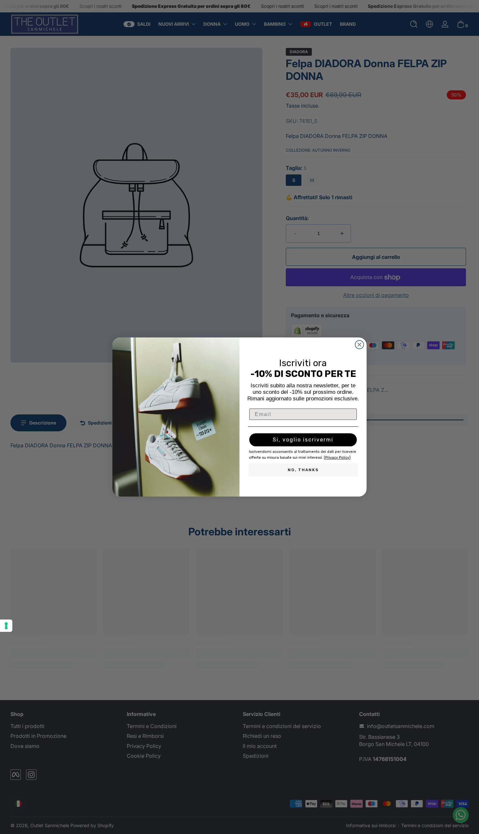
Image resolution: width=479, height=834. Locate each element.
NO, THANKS (303, 470)
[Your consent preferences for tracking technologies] (6, 625)
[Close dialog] (359, 345)
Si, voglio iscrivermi (303, 440)
